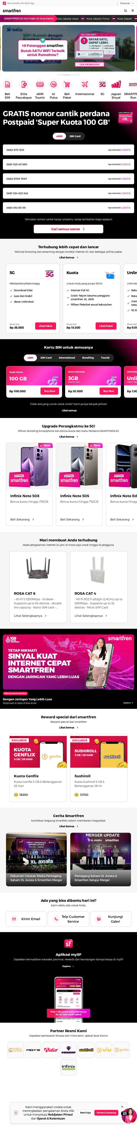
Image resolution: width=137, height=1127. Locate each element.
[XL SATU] (68, 48)
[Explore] (68, 998)
